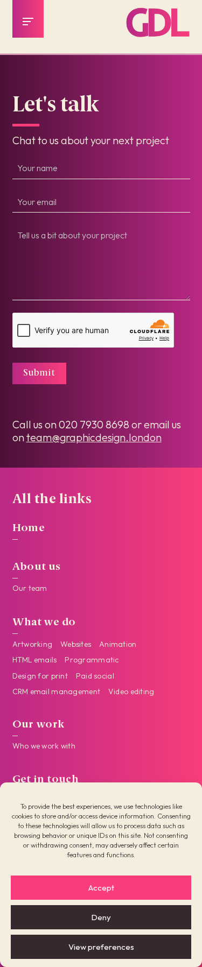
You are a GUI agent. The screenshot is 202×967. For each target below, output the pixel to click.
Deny (101, 917)
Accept (101, 888)
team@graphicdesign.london (94, 437)
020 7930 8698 (94, 424)
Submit (39, 373)
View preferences (101, 947)
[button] (28, 21)
